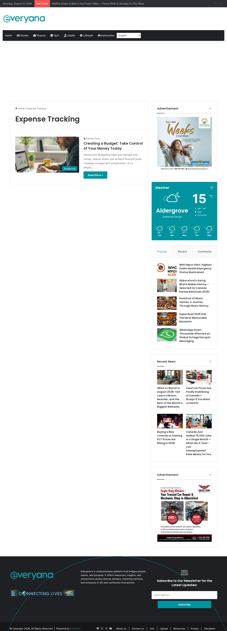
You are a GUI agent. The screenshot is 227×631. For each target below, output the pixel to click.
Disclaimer (209, 628)
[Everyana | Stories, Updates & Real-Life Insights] (24, 18)
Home (8, 35)
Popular (162, 251)
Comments (205, 251)
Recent (182, 251)
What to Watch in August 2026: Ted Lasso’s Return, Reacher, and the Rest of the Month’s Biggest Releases (169, 397)
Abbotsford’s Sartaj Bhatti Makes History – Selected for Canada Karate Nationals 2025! (194, 286)
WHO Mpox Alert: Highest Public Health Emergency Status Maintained (195, 268)
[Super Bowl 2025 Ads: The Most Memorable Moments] (167, 319)
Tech (56, 35)
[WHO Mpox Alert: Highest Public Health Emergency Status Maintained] (167, 269)
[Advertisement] (113, 71)
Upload (164, 628)
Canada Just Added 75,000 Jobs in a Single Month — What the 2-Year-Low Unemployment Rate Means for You (198, 443)
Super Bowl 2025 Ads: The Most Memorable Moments (193, 317)
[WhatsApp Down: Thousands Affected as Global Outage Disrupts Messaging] (167, 334)
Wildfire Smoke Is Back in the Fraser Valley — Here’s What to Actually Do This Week (98, 3)
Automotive (107, 35)
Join (152, 628)
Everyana (75, 628)
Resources (179, 628)
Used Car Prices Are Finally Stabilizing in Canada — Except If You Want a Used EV (198, 395)
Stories (24, 35)
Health (71, 35)
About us (121, 628)
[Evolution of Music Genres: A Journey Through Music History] (167, 303)
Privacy (195, 628)
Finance (41, 35)
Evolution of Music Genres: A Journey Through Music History (193, 302)
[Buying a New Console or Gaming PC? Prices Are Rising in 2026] (170, 421)
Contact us (138, 628)
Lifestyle (87, 35)
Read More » (95, 175)
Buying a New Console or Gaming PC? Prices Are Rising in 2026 (169, 437)
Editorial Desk (93, 138)
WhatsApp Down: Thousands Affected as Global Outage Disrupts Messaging (195, 335)
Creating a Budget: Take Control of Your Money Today (113, 146)
